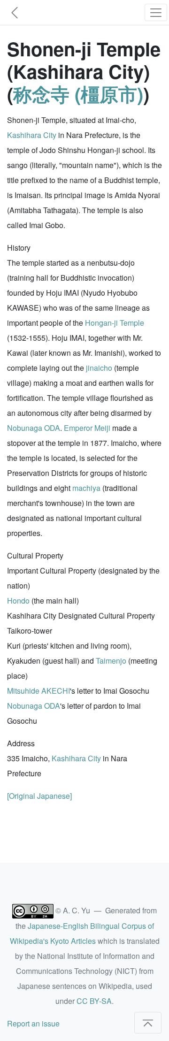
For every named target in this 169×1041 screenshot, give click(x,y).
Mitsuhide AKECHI (38, 690)
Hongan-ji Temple (114, 322)
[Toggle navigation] (156, 12)
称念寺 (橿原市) (78, 93)
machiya (86, 487)
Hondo (18, 600)
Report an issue (33, 1023)
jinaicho (99, 367)
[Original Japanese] (39, 795)
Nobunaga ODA (33, 427)
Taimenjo (111, 660)
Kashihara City (31, 135)
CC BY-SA (94, 1000)
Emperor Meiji (87, 427)
